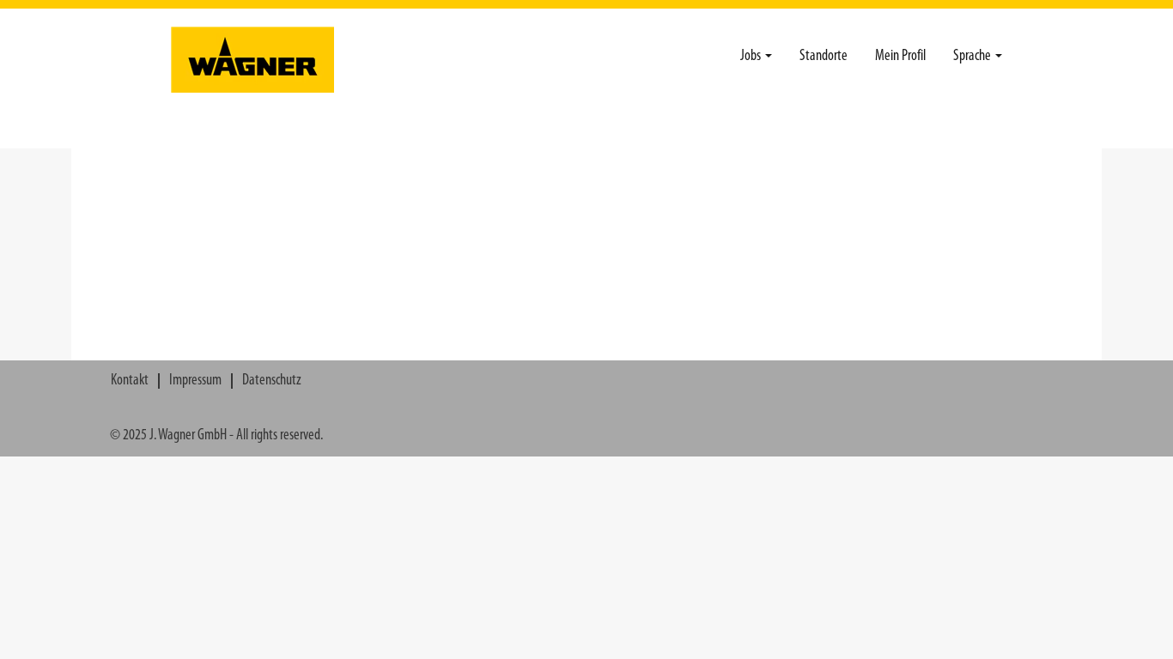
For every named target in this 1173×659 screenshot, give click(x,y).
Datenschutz (271, 381)
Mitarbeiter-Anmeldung (945, 129)
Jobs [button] (751, 56)
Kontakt (130, 381)
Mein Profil (900, 56)
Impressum (195, 381)
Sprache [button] (973, 56)
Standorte (823, 56)
